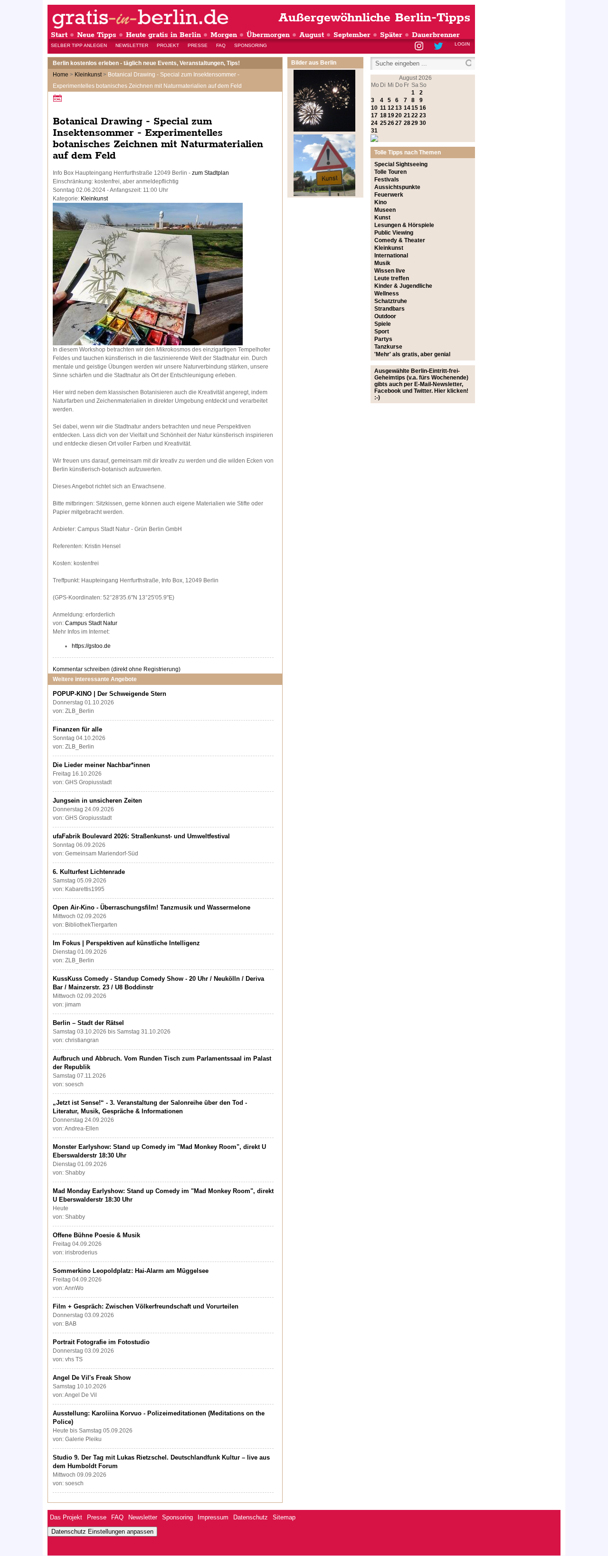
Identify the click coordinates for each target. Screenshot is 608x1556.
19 (391, 115)
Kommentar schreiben (116, 669)
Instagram (420, 46)
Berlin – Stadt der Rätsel (88, 1022)
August (311, 34)
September (351, 34)
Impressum (213, 1517)
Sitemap (284, 1517)
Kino (380, 202)
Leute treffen (391, 278)
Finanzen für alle (77, 729)
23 (422, 115)
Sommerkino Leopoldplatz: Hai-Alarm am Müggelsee (131, 1270)
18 (383, 115)
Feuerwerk (388, 194)
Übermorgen (268, 34)
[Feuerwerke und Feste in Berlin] (324, 129)
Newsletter (131, 45)
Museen (385, 210)
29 (414, 123)
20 (398, 115)
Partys (383, 339)
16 (422, 107)
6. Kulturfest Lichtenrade (89, 871)
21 (407, 115)
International (391, 255)
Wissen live (389, 270)
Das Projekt (66, 1517)
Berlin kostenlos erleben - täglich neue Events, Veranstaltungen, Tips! (146, 63)
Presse (198, 45)
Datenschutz (250, 1517)
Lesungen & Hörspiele (404, 225)
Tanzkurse (388, 346)
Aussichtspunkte (397, 187)
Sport (381, 331)
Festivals (386, 179)
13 (398, 107)
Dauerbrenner (436, 34)
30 (422, 123)
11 (383, 107)
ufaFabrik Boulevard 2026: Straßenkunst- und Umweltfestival (141, 836)
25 (383, 123)
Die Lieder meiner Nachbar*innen (101, 765)
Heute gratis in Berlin (163, 34)
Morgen (223, 34)
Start (59, 34)
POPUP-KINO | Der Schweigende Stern (109, 693)
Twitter (440, 46)
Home (60, 74)
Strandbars (389, 308)
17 (374, 115)
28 (407, 123)
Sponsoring (250, 45)
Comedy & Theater (399, 240)
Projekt (168, 45)
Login (462, 44)
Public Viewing (393, 232)
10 (374, 107)
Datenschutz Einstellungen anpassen (102, 1531)
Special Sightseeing (401, 164)
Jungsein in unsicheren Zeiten (97, 800)
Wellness (386, 293)
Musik (382, 263)
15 (414, 107)
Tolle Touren (390, 172)
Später (391, 34)
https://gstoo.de (91, 646)
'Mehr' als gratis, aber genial (412, 354)
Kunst (382, 217)
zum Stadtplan (210, 173)
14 (407, 107)
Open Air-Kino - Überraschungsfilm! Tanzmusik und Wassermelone (151, 907)
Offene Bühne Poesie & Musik (96, 1235)
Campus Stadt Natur (91, 623)
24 (374, 123)
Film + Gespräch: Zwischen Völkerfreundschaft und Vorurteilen (145, 1306)
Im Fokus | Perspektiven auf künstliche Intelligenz (126, 943)
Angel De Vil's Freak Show (92, 1377)
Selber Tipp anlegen (79, 45)
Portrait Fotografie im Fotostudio (101, 1342)
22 (414, 115)
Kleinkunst (88, 74)
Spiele (382, 324)
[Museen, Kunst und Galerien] (324, 194)
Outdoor (385, 316)
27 (398, 123)
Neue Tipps (96, 34)
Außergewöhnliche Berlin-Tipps (374, 17)
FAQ (221, 45)
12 (391, 107)
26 (391, 123)
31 (374, 130)
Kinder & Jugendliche (403, 286)
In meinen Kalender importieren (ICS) (59, 98)
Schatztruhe (390, 301)
